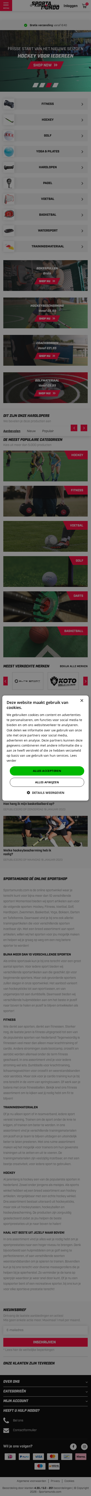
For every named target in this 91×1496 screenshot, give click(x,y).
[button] (45, 792)
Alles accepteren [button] (47, 771)
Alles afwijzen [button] (47, 782)
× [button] (81, 700)
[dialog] (45, 747)
